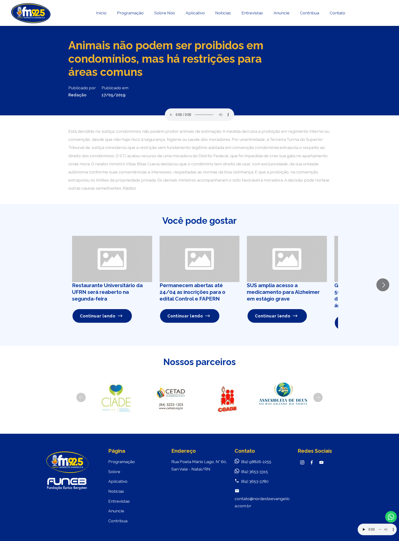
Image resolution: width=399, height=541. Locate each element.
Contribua (309, 12)
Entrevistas (252, 12)
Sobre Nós (164, 12)
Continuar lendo (97, 316)
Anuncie (282, 12)
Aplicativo (195, 12)
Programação (130, 12)
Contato (337, 12)
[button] (81, 397)
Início (101, 12)
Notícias (223, 12)
